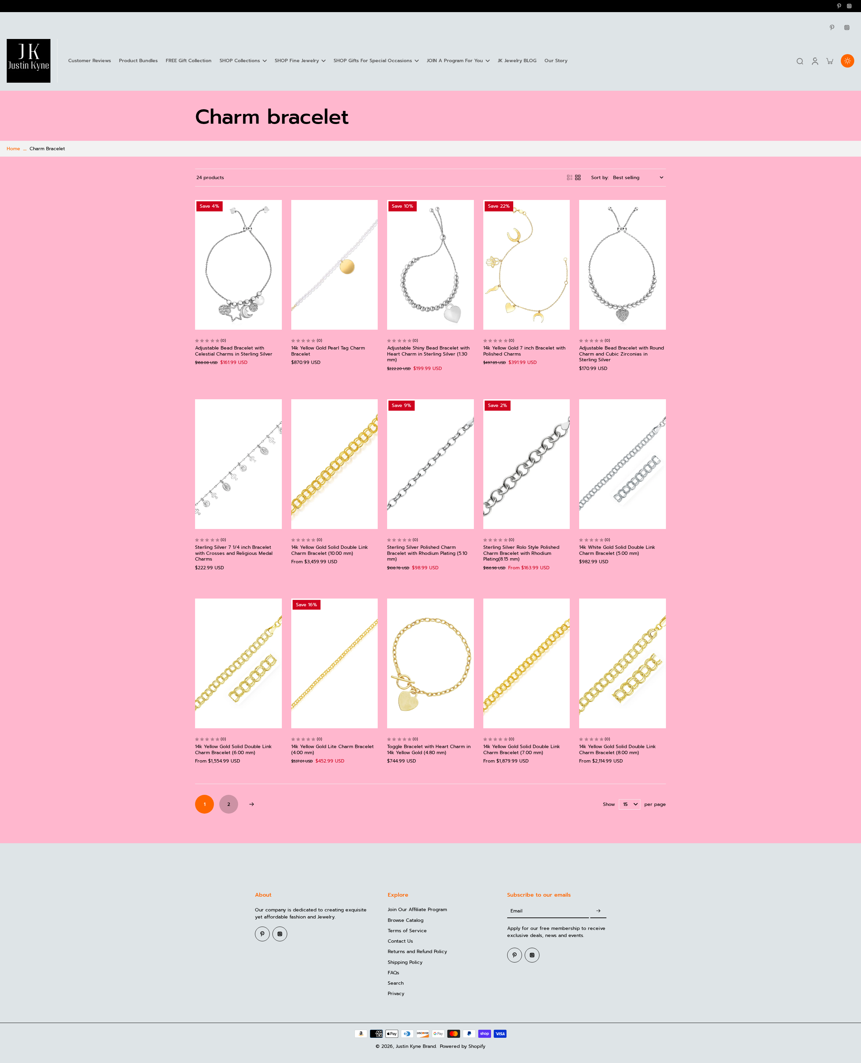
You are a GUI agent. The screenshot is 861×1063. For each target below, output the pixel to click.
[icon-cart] (829, 61)
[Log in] (814, 61)
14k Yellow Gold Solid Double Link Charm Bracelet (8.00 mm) (617, 749)
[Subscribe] (598, 911)
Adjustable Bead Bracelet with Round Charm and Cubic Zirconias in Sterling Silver (621, 353)
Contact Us (400, 941)
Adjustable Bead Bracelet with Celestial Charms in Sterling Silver (233, 351)
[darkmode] (847, 61)
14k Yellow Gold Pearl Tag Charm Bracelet (328, 351)
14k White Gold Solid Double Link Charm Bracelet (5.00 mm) (617, 550)
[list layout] (570, 177)
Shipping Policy (405, 962)
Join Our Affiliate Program (417, 909)
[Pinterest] (839, 6)
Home (13, 148)
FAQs (393, 973)
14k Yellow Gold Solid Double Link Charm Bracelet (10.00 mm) (329, 550)
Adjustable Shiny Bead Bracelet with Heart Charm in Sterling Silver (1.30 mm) (428, 353)
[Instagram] (849, 6)
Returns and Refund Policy (417, 951)
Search (396, 983)
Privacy (396, 993)
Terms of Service (407, 931)
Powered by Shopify (462, 1046)
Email (516, 911)
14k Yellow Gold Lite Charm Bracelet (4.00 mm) (332, 749)
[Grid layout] (578, 177)
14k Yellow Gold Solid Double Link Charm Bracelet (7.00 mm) (521, 749)
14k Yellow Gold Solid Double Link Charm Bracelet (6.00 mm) (233, 749)
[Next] (252, 804)
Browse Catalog (405, 920)
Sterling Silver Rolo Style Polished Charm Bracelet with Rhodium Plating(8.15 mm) (521, 553)
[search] (799, 61)
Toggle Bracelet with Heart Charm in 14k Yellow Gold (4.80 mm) (429, 749)
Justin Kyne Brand (416, 1046)
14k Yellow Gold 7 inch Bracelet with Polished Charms (524, 351)
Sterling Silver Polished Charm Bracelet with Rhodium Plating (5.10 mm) (427, 553)
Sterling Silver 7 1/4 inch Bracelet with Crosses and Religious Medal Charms (233, 553)
